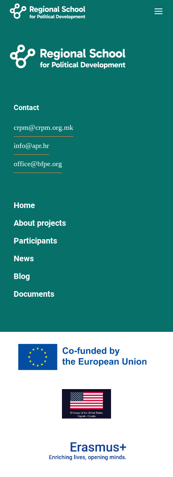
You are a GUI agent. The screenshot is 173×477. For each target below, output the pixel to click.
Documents (34, 294)
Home (24, 205)
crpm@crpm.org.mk (43, 127)
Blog (22, 276)
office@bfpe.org (38, 164)
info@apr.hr (31, 146)
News (24, 258)
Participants (35, 241)
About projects (40, 223)
